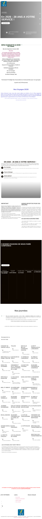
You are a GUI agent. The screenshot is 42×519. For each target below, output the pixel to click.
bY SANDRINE (37, 298)
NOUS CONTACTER (5, 265)
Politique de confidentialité (18, 517)
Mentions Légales (25, 517)
